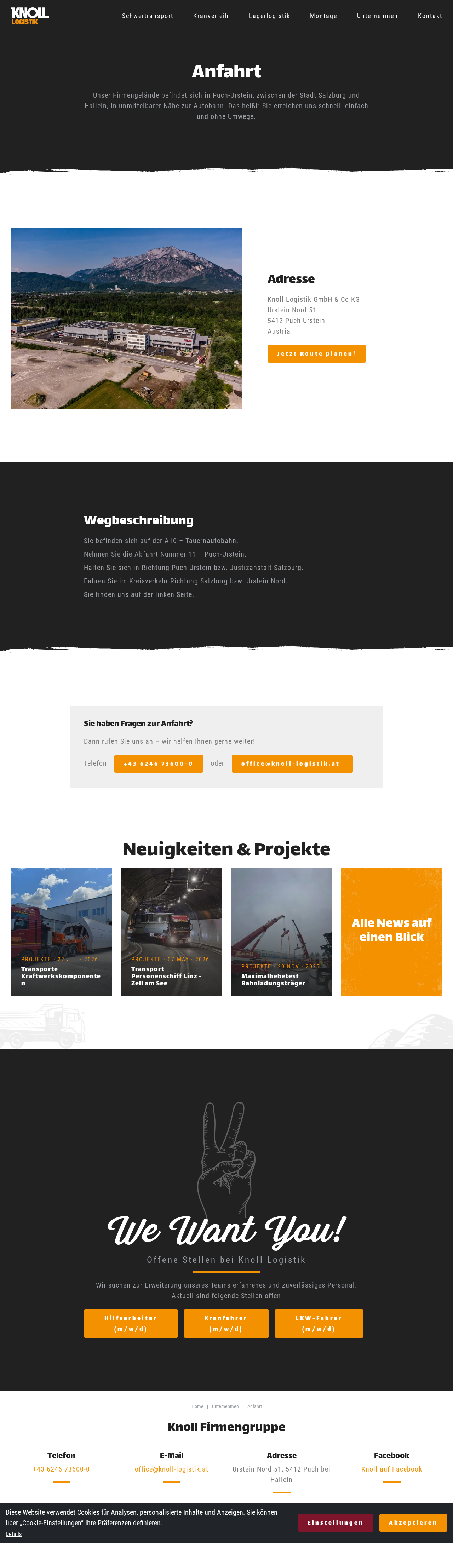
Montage (323, 15)
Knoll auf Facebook (391, 1469)
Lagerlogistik (269, 15)
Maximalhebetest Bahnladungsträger (273, 980)
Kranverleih (211, 15)
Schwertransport (147, 15)
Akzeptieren (413, 1523)
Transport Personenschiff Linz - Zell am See (166, 977)
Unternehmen (377, 15)
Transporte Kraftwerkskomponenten (61, 977)
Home (197, 1406)
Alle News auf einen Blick (391, 931)
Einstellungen (336, 1523)
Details (14, 1534)
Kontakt (430, 15)
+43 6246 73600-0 (61, 1469)
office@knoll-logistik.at (171, 1469)
